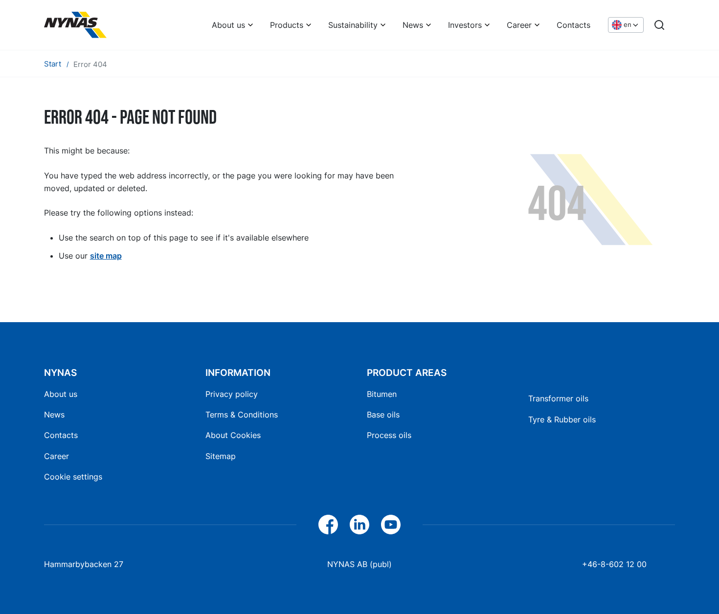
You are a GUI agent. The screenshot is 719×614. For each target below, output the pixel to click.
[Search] (659, 25)
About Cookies (233, 435)
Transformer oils (558, 398)
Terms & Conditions (241, 414)
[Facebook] (328, 524)
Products (286, 25)
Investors (465, 25)
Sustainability (353, 25)
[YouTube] (391, 524)
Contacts (573, 25)
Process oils (389, 435)
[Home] (75, 25)
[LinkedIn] (359, 524)
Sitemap (220, 456)
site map (106, 256)
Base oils (383, 414)
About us (228, 25)
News (413, 25)
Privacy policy (231, 394)
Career (519, 25)
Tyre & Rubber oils (562, 419)
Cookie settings (73, 477)
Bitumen (382, 394)
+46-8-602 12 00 (614, 564)
